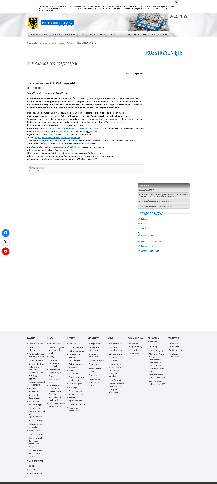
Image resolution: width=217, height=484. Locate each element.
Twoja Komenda (135, 339)
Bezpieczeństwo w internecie (76, 379)
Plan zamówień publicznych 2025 (155, 201)
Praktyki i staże (35, 435)
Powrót (128, 74)
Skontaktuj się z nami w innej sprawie (35, 454)
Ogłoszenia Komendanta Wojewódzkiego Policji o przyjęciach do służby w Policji (56, 393)
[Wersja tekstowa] (181, 17)
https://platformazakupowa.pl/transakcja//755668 (57, 137)
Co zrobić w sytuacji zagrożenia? (74, 358)
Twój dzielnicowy (36, 361)
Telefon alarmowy (36, 344)
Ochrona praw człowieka (35, 426)
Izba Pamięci (115, 381)
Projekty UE (173, 339)
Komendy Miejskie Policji (135, 345)
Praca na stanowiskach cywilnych (55, 364)
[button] (185, 17)
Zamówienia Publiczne (53, 43)
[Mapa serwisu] (176, 17)
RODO (31, 470)
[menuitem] (35, 34)
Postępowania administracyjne (35, 403)
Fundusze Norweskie (174, 356)
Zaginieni (93, 376)
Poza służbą (94, 365)
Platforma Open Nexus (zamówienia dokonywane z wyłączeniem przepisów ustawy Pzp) (163, 196)
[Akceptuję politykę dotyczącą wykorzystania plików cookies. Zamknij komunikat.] (176, 2)
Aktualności (94, 339)
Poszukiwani (94, 380)
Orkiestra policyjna (113, 359)
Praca (50, 339)
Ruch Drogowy (35, 421)
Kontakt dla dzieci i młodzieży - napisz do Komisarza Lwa (36, 369)
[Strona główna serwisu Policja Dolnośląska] (171, 17)
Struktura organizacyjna (115, 349)
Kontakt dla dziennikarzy (34, 397)
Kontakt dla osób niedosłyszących (36, 356)
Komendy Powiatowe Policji (137, 352)
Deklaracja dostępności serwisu (114, 374)
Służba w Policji (56, 344)
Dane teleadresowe (34, 349)
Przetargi (70, 43)
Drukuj (140, 74)
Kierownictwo (115, 344)
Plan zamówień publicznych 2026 (155, 206)
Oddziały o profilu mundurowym (57, 405)
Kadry (51, 357)
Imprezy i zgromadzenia (75, 399)
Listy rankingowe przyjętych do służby (56, 351)
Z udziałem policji (77, 405)
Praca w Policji (35, 431)
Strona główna (34, 43)
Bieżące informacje (93, 356)
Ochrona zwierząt (77, 352)
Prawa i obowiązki (73, 372)
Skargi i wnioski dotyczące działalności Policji (35, 443)
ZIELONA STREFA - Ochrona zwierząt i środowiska (36, 381)
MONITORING (35, 474)
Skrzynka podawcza (33, 390)
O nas (110, 339)
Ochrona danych (35, 461)
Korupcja (73, 388)
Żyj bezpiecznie (76, 348)
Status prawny (115, 354)
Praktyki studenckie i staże (54, 380)
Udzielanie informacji (73, 410)
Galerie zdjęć (95, 368)
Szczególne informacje (94, 349)
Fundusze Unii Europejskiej (175, 345)
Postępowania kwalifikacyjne (55, 371)
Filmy (91, 372)
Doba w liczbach (96, 361)
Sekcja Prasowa (96, 344)
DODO (31, 467)
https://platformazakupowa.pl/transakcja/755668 (72, 128)
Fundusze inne (176, 351)
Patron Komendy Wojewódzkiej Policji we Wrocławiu (116, 388)
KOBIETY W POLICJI (94, 384)
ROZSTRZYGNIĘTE (86, 43)
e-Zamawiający (146, 190)
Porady (71, 339)
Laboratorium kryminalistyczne (116, 366)
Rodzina (72, 344)
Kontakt (31, 339)
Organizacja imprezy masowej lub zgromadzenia (36, 413)
